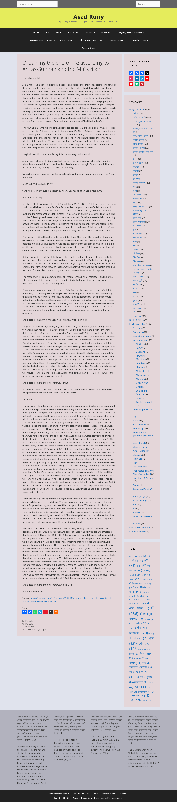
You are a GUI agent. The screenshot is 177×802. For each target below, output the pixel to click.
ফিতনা (135, 245)
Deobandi (141, 351)
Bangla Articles (137, 109)
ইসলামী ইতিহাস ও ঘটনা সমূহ (143, 151)
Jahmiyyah (141, 363)
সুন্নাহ (135, 300)
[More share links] (56, 612)
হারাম (134, 700)
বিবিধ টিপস (136, 257)
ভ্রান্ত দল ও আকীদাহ (143, 121)
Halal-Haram (139, 424)
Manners (137, 454)
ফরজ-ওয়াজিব (137, 237)
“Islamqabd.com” (59, 793)
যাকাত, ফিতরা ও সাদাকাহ (141, 265)
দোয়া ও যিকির (137, 198)
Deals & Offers (88, 48)
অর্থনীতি (135, 113)
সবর (134, 292)
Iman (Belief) (139, 442)
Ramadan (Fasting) (142, 489)
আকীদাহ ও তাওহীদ (139, 117)
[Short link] (51, 612)
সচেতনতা (136, 288)
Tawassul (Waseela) (143, 516)
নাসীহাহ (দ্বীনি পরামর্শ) (141, 206)
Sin (134, 508)
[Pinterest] (142, 84)
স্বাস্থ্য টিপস (137, 304)
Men (135, 462)
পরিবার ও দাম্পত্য (139, 221)
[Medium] (137, 84)
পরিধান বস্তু (137, 217)
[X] (147, 73)
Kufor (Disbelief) (141, 450)
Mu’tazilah (29, 626)
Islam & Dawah (140, 446)
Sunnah (136, 512)
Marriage (137, 458)
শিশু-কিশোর (137, 284)
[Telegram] (40, 612)
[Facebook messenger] (30, 612)
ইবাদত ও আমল (138, 143)
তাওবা (135, 190)
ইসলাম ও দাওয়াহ (139, 147)
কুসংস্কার (136, 166)
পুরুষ (134, 229)
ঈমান (134, 159)
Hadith (58, 32)
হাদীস (135, 312)
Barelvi (139, 347)
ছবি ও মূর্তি (136, 178)
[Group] (142, 73)
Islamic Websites (117, 40)
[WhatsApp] (35, 612)
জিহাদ (135, 186)
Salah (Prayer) (140, 496)
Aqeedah (137, 327)
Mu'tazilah (29, 621)
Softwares (105, 32)
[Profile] (131, 73)
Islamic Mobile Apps (139, 527)
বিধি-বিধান (136, 253)
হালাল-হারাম (137, 316)
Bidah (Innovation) (142, 335)
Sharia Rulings (140, 500)
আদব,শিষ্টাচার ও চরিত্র (140, 135)
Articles (89, 32)
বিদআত (146, 654)
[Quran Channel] (131, 84)
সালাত (135, 296)
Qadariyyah (142, 382)
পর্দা (151, 634)
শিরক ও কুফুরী (138, 280)
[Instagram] (131, 78)
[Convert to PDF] (45, 612)
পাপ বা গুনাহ (137, 225)
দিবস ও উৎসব (137, 194)
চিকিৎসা (135, 174)
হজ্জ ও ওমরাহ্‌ (137, 308)
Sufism (139, 397)
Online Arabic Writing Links (90, 40)
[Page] (137, 73)
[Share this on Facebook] (24, 612)
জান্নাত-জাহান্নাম (139, 182)
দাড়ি (131, 603)
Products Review (140, 40)
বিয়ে (146, 663)
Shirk (135, 504)
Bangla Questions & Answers (131, 32)
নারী (134, 202)
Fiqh (135, 416)
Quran (46, 32)
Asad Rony (88, 17)
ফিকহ (135, 241)
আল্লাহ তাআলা (138, 139)
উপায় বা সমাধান (138, 162)
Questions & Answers (143, 477)
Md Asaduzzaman (115, 798)
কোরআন (136, 170)
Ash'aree (140, 343)
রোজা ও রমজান (138, 276)
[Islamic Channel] (147, 78)
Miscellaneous (140, 466)
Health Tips (139, 428)
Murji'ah (140, 378)
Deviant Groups (141, 339)
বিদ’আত (135, 249)
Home (36, 32)
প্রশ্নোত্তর (137, 233)
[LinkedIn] (137, 78)
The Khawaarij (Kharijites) (36, 629)
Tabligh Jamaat (144, 401)
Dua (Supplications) (143, 409)
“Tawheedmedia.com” (79, 793)
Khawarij (140, 366)
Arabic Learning (66, 40)
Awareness (138, 331)
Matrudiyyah (142, 370)
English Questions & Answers (42, 40)
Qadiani (140, 386)
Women (137, 523)
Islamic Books (72, 32)
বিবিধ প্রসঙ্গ (137, 261)
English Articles (137, 324)
